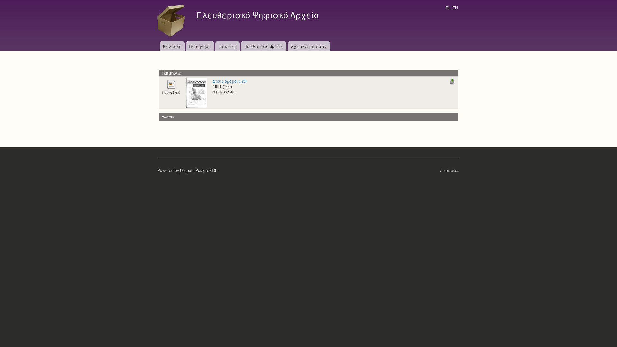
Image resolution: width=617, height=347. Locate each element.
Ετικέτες (228, 46)
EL (448, 7)
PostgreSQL (206, 170)
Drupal (186, 170)
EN (455, 7)
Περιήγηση (199, 46)
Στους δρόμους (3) (230, 81)
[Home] (173, 20)
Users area (450, 170)
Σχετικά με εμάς (309, 46)
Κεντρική (172, 46)
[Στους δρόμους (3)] (196, 92)
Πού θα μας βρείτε (264, 46)
